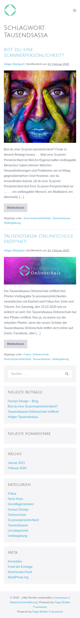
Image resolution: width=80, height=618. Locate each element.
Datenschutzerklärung (23, 602)
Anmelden (15, 561)
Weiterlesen (17, 209)
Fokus (27, 354)
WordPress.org (18, 577)
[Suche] (66, 373)
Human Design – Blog (23, 401)
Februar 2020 (17, 468)
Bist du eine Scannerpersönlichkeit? (32, 406)
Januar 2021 (16, 462)
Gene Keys (15, 498)
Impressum (61, 597)
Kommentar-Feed (20, 572)
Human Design (18, 509)
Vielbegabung (12, 222)
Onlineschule (41, 354)
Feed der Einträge (20, 566)
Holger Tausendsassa (23, 417)
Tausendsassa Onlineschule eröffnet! (33, 411)
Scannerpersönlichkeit (37, 218)
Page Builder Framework (47, 611)
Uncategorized (18, 530)
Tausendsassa (61, 218)
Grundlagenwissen (21, 504)
